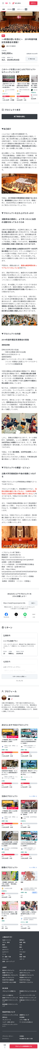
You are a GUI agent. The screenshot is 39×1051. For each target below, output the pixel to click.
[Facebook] (6, 614)
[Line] (25, 614)
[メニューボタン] (3, 3)
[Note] (33, 614)
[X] (16, 614)
